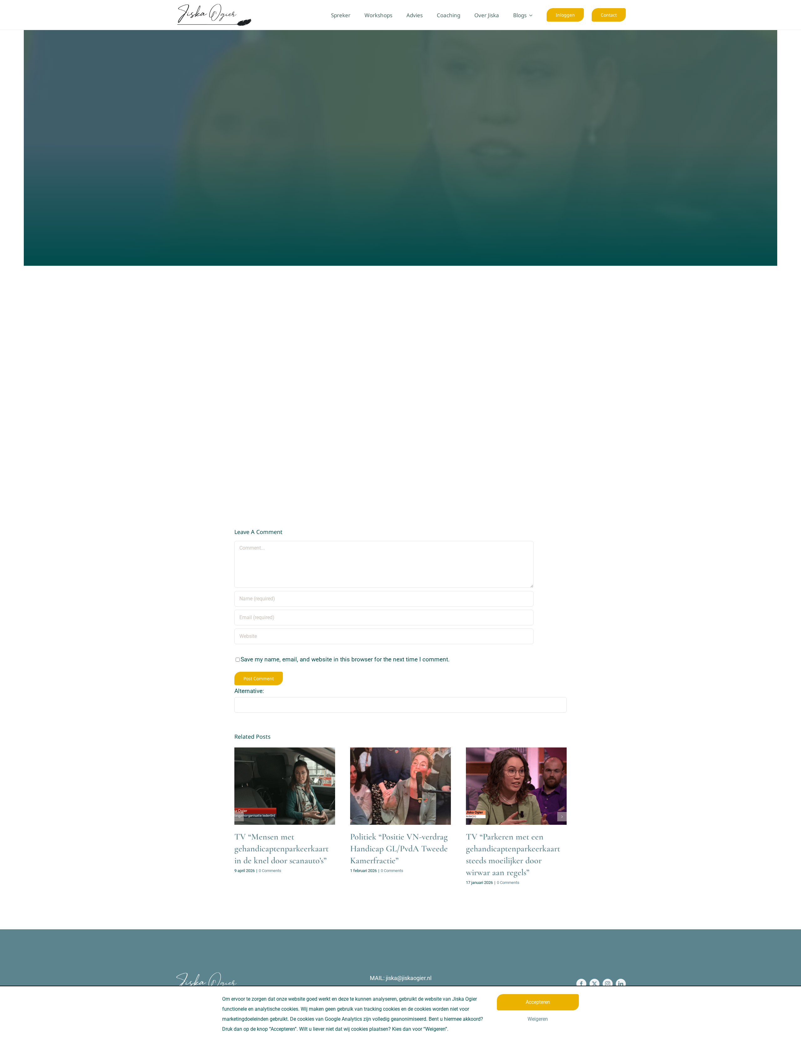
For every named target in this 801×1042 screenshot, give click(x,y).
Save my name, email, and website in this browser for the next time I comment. (345, 659)
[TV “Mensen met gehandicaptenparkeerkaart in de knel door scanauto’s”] (284, 786)
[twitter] (594, 984)
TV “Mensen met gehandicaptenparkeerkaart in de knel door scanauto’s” (281, 848)
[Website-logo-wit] (206, 974)
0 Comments (270, 870)
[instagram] (608, 984)
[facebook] (581, 984)
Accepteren (538, 1002)
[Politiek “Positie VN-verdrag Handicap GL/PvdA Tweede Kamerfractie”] (400, 786)
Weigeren (538, 1019)
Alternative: (249, 691)
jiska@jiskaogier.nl (408, 978)
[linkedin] (621, 984)
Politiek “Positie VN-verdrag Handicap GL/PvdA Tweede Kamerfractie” (399, 848)
